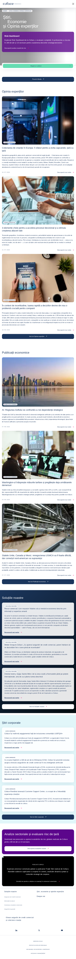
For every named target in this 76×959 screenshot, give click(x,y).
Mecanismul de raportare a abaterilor (37, 949)
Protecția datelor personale (38, 945)
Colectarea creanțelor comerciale (13, 905)
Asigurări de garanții (9, 909)
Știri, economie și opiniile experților (50, 892)
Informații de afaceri (9, 901)
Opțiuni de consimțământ (38, 953)
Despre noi (41, 896)
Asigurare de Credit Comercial (12, 897)
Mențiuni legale (38, 941)
